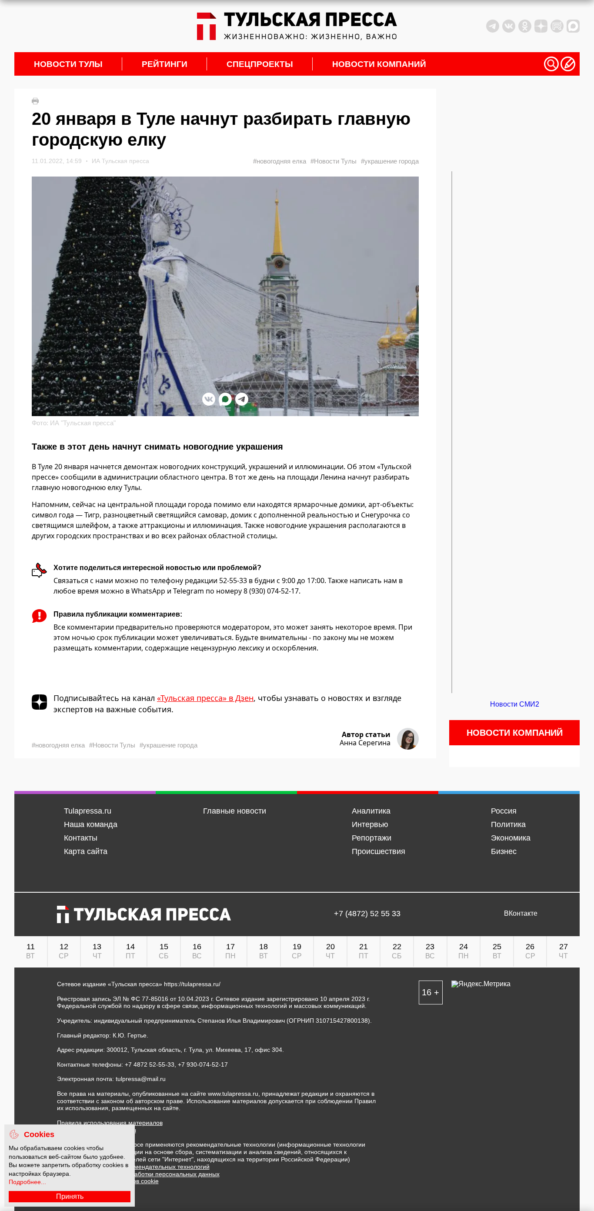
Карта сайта (85, 851)
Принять (69, 1196)
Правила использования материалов (110, 1122)
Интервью (370, 824)
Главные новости (234, 811)
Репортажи (371, 838)
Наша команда (90, 824)
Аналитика (371, 811)
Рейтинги (164, 64)
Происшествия (378, 851)
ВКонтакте (520, 913)
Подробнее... (27, 1181)
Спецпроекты (260, 64)
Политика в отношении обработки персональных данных (138, 1174)
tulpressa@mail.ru (141, 1078)
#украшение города (390, 161)
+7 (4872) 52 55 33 (367, 914)
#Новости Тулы (333, 161)
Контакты (80, 838)
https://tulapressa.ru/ (192, 984)
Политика (508, 824)
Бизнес (504, 851)
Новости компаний (379, 64)
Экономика (511, 838)
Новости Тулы (68, 64)
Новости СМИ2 (514, 704)
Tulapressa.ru (87, 811)
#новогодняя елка (279, 161)
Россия (504, 811)
